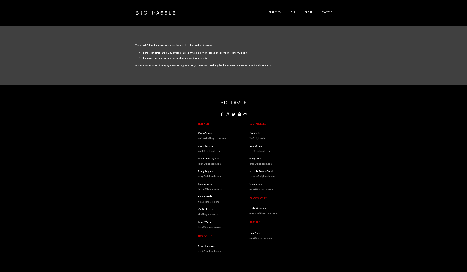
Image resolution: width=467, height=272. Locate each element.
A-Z (293, 12)
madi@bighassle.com (209, 251)
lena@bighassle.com (209, 226)
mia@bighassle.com (260, 151)
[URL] (245, 114)
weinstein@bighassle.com (212, 138)
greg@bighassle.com (260, 163)
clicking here (182, 65)
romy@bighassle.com (209, 176)
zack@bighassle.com (209, 151)
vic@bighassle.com (208, 214)
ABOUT (308, 12)
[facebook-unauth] (222, 114)
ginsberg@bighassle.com (263, 213)
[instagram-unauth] (227, 114)
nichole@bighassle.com (262, 176)
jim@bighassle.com (259, 138)
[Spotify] (239, 114)
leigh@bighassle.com (209, 163)
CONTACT (327, 12)
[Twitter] (233, 114)
